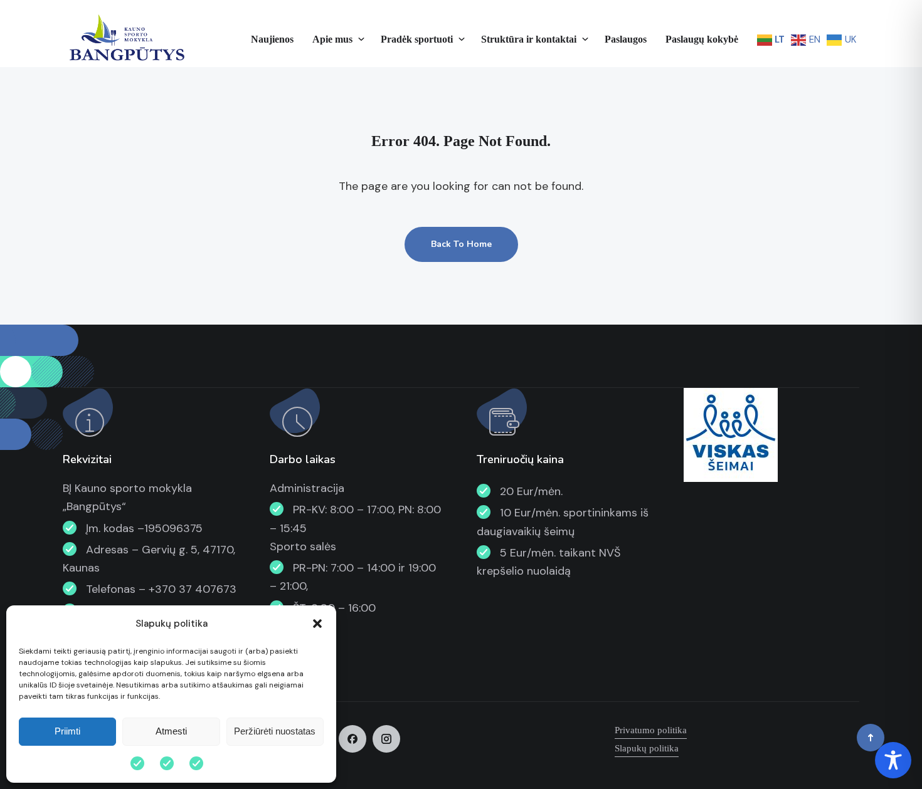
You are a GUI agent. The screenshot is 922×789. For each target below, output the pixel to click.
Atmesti (171, 731)
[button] (317, 623)
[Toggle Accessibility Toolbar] (893, 760)
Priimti (67, 731)
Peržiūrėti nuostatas (274, 731)
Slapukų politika (647, 748)
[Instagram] (386, 739)
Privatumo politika (651, 730)
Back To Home (461, 244)
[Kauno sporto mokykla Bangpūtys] (125, 39)
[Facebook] (352, 739)
